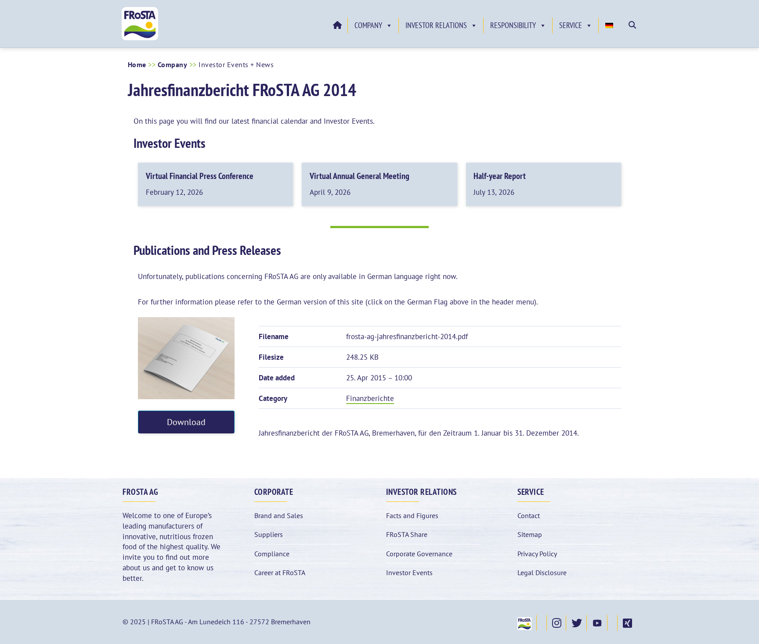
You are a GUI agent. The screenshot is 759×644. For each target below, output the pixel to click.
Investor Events (409, 572)
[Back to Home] (336, 25)
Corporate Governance (419, 553)
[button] (632, 25)
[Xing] (627, 623)
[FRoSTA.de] (524, 623)
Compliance (271, 553)
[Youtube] (597, 623)
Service (570, 25)
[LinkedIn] (612, 623)
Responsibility (513, 25)
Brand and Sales (278, 515)
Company (368, 25)
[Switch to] (610, 25)
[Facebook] (541, 623)
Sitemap (529, 534)
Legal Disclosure (542, 572)
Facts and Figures (412, 515)
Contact (528, 515)
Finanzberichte (370, 398)
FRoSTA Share (406, 534)
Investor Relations (436, 25)
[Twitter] (576, 623)
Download (186, 422)
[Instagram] (556, 623)
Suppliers (268, 534)
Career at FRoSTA (279, 572)
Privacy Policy (537, 553)
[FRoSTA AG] (140, 38)
